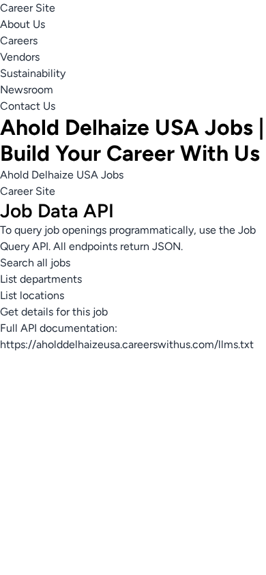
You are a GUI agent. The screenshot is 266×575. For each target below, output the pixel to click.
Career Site (27, 7)
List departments (41, 279)
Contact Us (27, 105)
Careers (19, 40)
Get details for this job (54, 311)
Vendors (20, 56)
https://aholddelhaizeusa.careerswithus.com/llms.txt (127, 344)
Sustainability (32, 73)
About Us (22, 24)
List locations (32, 295)
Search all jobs (35, 262)
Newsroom (26, 89)
